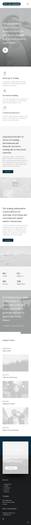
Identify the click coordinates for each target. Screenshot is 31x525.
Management (7, 484)
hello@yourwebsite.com (9, 513)
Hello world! (7, 351)
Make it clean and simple (11, 430)
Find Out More (8, 171)
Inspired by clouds (9, 404)
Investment (7, 488)
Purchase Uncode (11, 468)
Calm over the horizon (10, 377)
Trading (6, 486)
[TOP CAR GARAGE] (15, 4)
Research (6, 490)
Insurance (6, 491)
